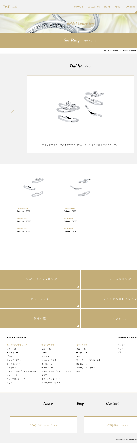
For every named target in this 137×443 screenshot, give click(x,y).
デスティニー (12, 353)
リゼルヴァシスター (49, 360)
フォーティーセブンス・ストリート (22, 371)
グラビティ (11, 368)
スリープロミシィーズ (16, 379)
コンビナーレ (12, 375)
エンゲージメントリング (40, 279)
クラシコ (45, 356)
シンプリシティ (13, 364)
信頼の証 (40, 318)
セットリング (40, 299)
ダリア (9, 383)
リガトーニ (11, 349)
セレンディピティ (14, 360)
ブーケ (9, 356)
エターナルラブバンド (50, 379)
